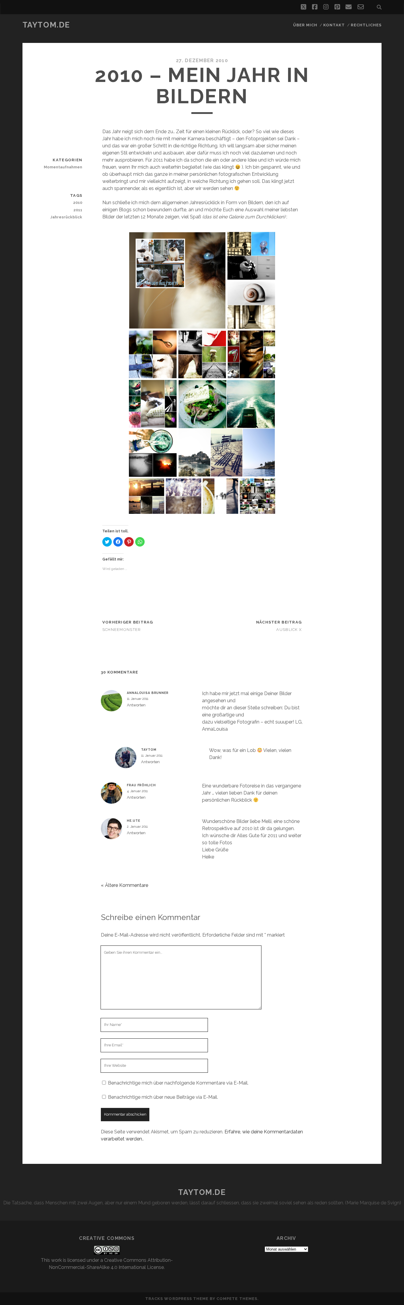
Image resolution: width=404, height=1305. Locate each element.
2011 (77, 210)
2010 (77, 202)
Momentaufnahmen (63, 167)
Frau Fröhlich (141, 785)
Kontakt (334, 25)
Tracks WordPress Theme (177, 1298)
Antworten (136, 705)
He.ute (133, 820)
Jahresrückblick (66, 217)
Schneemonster (121, 629)
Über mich (305, 25)
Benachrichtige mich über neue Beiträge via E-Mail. (163, 1097)
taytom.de (46, 24)
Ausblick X (289, 629)
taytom (148, 749)
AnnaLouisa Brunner (147, 693)
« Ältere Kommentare (124, 885)
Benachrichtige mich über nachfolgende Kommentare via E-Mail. (178, 1083)
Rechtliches (366, 25)
